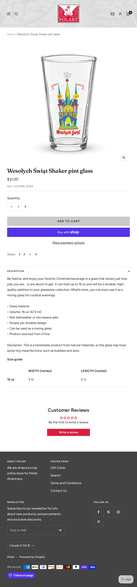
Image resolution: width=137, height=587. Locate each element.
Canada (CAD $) (19, 545)
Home (11, 34)
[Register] (60, 530)
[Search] (16, 13)
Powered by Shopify (32, 557)
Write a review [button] (68, 432)
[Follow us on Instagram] (118, 512)
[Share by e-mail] (36, 254)
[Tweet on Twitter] (30, 254)
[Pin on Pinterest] (24, 254)
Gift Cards (57, 468)
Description (15, 271)
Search (55, 475)
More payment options (68, 243)
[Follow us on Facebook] (98, 512)
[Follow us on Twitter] (108, 512)
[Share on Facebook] (19, 254)
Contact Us (58, 491)
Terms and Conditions (65, 483)
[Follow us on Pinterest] (98, 522)
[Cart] (128, 14)
